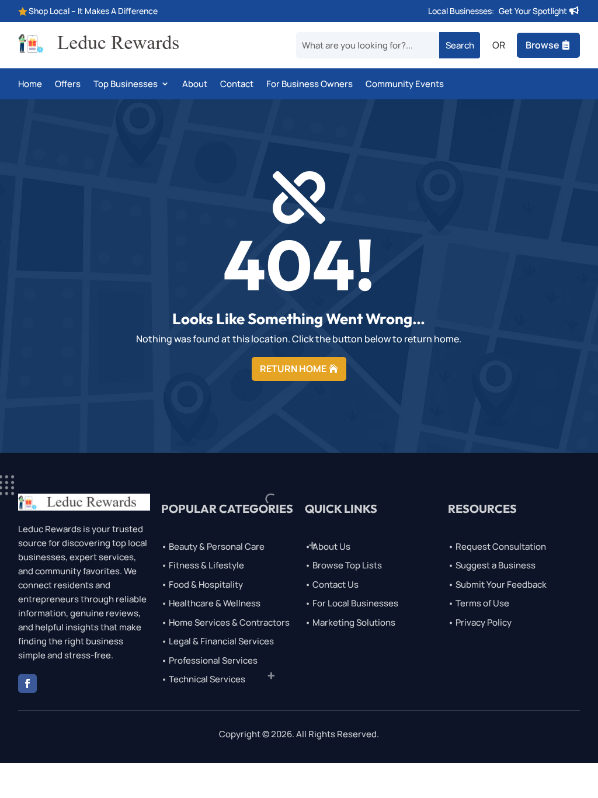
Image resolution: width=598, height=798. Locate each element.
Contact (236, 84)
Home (30, 84)
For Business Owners (309, 84)
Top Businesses (125, 84)
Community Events (405, 84)
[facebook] (27, 683)
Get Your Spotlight (533, 10)
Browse (542, 45)
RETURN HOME (293, 368)
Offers (68, 84)
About (194, 84)
